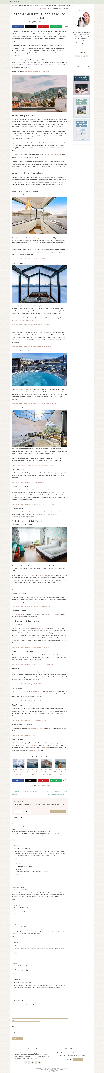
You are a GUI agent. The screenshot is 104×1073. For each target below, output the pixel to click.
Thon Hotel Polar (43, 575)
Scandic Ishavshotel (47, 332)
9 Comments (49, 22)
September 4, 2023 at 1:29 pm (22, 908)
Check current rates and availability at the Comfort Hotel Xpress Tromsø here (34, 664)
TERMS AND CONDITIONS (52, 1070)
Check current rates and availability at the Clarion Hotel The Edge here (32, 259)
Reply (15, 858)
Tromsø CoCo (35, 691)
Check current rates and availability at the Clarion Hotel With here (31, 606)
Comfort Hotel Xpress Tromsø (52, 655)
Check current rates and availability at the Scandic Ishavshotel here (31, 347)
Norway (43, 783)
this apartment (55, 512)
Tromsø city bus (43, 136)
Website (14, 1032)
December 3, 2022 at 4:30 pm (19, 826)
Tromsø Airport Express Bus (53, 155)
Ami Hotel (27, 672)
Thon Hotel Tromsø (29, 575)
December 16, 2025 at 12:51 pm (22, 982)
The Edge (37, 238)
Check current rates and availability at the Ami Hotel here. (28, 684)
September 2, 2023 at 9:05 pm (20, 889)
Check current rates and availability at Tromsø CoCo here (28, 701)
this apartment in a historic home (48, 514)
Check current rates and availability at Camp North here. (28, 482)
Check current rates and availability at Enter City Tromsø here (29, 720)
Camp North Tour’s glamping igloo (54, 473)
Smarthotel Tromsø (39, 628)
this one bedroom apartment (36, 728)
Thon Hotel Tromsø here (43, 587)
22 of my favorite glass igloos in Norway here (36, 72)
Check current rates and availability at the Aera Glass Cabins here (31, 325)
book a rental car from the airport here (23, 320)
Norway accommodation (44, 785)
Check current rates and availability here (23, 735)
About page (86, 43)
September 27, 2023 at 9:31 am (22, 945)
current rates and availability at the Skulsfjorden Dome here (34, 465)
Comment (14, 1007)
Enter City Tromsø (46, 711)
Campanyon (15, 65)
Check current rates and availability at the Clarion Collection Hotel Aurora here (34, 404)
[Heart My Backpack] (40, 8)
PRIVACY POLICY (52, 1071)
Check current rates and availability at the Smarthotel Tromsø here (31, 647)
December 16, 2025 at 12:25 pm (20, 966)
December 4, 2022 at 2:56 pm (24, 866)
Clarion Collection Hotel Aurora (23, 389)
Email (13, 1026)
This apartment (16, 614)
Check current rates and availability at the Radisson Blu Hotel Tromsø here (33, 504)
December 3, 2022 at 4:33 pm (22, 848)
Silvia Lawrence (52, 1068)
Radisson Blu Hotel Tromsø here (31, 490)
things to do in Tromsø (45, 34)
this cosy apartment (51, 614)
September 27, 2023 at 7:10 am (20, 927)
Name (13, 1020)
